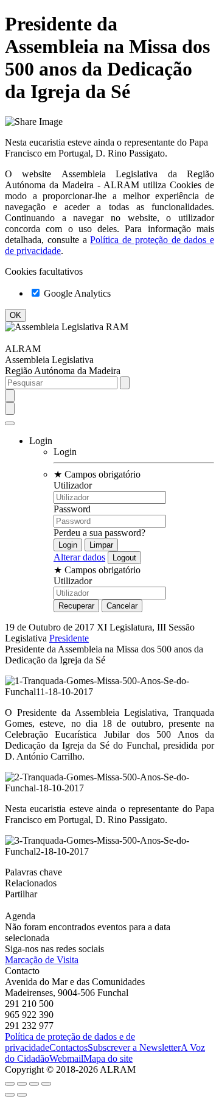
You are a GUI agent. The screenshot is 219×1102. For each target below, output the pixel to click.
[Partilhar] (22, 1084)
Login (65, 452)
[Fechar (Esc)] (10, 1084)
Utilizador (73, 485)
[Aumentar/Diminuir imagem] (46, 1084)
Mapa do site (108, 1058)
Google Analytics (76, 293)
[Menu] (10, 423)
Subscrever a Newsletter (134, 1047)
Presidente (69, 638)
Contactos (68, 1047)
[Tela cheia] (34, 1084)
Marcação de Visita (41, 960)
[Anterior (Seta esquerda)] (10, 1095)
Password (72, 509)
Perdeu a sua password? (99, 533)
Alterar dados (79, 557)
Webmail (66, 1058)
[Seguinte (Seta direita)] (22, 1095)
